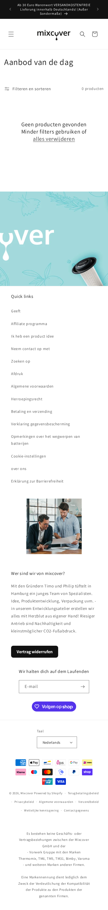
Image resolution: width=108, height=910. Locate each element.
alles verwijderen (54, 138)
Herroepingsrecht (27, 398)
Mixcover (27, 793)
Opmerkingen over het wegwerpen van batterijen (45, 440)
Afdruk (17, 373)
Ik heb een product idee (32, 336)
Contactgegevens (76, 810)
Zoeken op (20, 361)
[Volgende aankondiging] (98, 9)
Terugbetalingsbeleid (83, 793)
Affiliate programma (29, 323)
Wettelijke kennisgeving (41, 810)
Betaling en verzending (31, 411)
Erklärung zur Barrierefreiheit (37, 481)
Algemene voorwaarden (32, 386)
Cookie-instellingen (28, 456)
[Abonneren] (83, 686)
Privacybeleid (24, 802)
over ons (19, 468)
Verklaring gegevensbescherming (40, 423)
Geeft (16, 310)
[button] (11, 34)
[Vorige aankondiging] (10, 9)
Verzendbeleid (88, 802)
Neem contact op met (30, 348)
